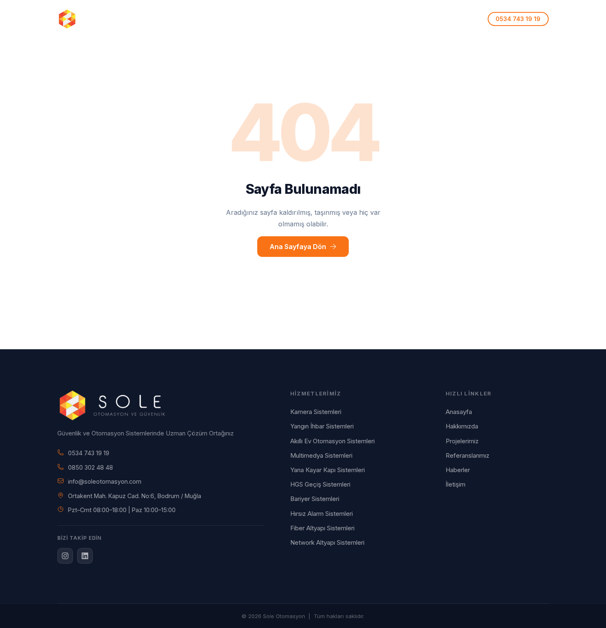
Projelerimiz (336, 19)
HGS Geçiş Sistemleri (320, 484)
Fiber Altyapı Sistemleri (322, 528)
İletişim (438, 19)
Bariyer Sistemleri (314, 499)
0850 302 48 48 (90, 467)
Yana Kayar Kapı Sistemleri (327, 470)
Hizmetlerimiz (278, 19)
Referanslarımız (390, 19)
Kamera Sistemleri (315, 412)
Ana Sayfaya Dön (298, 246)
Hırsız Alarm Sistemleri (321, 513)
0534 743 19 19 (88, 452)
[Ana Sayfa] (160, 405)
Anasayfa (182, 19)
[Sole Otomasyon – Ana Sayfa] (93, 19)
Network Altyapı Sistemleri (327, 542)
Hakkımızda (226, 19)
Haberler (458, 470)
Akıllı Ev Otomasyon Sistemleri (332, 441)
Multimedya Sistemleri (321, 455)
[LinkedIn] (85, 556)
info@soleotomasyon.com (104, 481)
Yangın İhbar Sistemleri (322, 426)
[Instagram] (65, 556)
